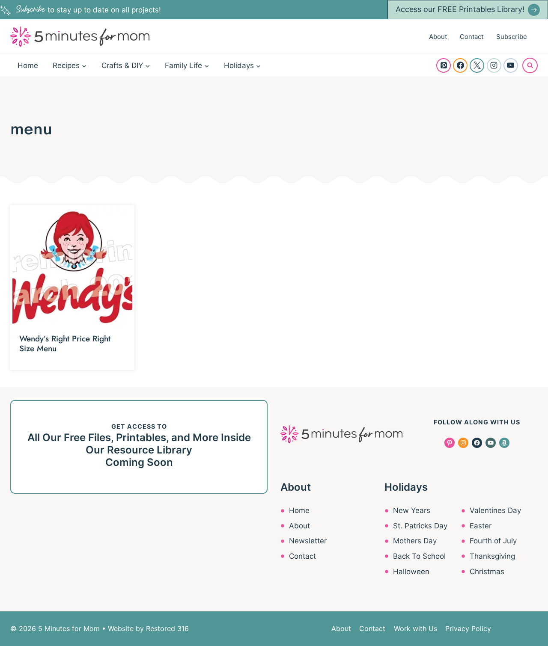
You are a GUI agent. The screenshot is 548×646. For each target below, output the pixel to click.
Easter (480, 526)
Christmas (487, 571)
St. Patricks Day (420, 526)
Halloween (411, 571)
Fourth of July (493, 540)
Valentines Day (495, 510)
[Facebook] (460, 65)
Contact (471, 37)
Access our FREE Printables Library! (460, 9)
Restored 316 (167, 628)
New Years (411, 510)
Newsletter (308, 540)
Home (28, 65)
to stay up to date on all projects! (88, 10)
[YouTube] (510, 65)
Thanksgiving (492, 556)
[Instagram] (494, 65)
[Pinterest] (443, 65)
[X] (477, 65)
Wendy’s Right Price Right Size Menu (64, 343)
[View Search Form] (530, 65)
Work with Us (415, 628)
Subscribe (511, 37)
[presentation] (72, 267)
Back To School (419, 556)
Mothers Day (415, 540)
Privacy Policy (468, 628)
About (438, 37)
